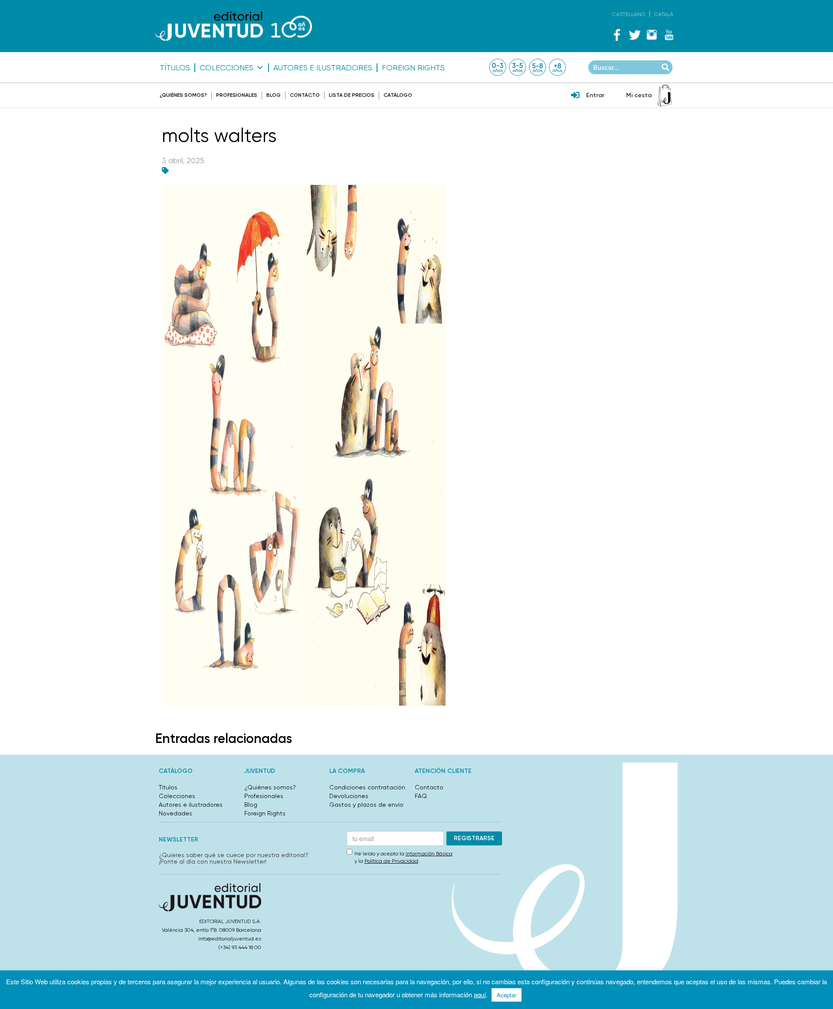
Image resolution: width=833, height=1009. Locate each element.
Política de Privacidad (391, 861)
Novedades (175, 813)
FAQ (421, 795)
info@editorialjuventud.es (229, 939)
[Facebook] (617, 34)
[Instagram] (651, 34)
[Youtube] (669, 34)
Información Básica (429, 854)
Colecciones (226, 67)
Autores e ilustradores (322, 67)
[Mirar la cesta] (664, 95)
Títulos (175, 67)
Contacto (305, 95)
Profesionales (236, 95)
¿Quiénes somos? (183, 95)
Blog (273, 95)
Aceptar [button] (506, 995)
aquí (480, 994)
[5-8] (538, 67)
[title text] (233, 26)
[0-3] (498, 67)
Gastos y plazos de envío (366, 804)
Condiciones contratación (367, 787)
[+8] (557, 67)
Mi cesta (639, 95)
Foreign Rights (413, 67)
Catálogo (398, 95)
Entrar (595, 95)
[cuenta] (575, 96)
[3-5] (518, 67)
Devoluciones (348, 795)
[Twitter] (634, 34)
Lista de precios (351, 95)
